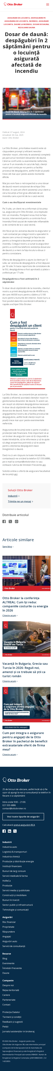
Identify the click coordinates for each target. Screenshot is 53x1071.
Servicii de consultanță (13, 946)
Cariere (6, 994)
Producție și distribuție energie (18, 861)
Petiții (5, 1026)
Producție (7, 885)
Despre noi (8, 985)
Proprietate (8, 926)
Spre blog (7, 546)
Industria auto (9, 846)
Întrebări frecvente (12, 968)
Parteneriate (8, 999)
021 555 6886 (9, 805)
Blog (4, 958)
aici (44, 464)
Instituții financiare (12, 866)
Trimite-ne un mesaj (19, 501)
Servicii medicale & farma (15, 875)
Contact (6, 1004)
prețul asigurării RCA (24, 824)
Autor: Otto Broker (10, 138)
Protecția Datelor (11, 1012)
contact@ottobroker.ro (14, 808)
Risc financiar (9, 922)
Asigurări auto (9, 941)
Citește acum (9, 615)
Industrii (12, 495)
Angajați (6, 936)
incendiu (33, 21)
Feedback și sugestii (12, 1021)
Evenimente (8, 963)
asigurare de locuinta (18, 18)
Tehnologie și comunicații (15, 909)
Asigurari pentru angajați (16, 727)
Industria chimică (11, 856)
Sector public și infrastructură (17, 904)
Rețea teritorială (10, 990)
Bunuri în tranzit (10, 900)
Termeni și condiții (11, 1016)
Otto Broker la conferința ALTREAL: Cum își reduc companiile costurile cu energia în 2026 (25, 604)
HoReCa (6, 880)
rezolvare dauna (26, 27)
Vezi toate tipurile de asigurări (23, 816)
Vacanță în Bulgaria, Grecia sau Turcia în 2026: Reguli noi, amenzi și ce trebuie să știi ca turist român (25, 669)
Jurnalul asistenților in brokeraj (18, 1031)
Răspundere (8, 931)
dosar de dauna (41, 24)
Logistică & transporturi (14, 851)
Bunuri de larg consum (14, 871)
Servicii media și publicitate (16, 890)
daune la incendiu (23, 24)
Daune (5, 973)
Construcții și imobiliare (14, 895)
